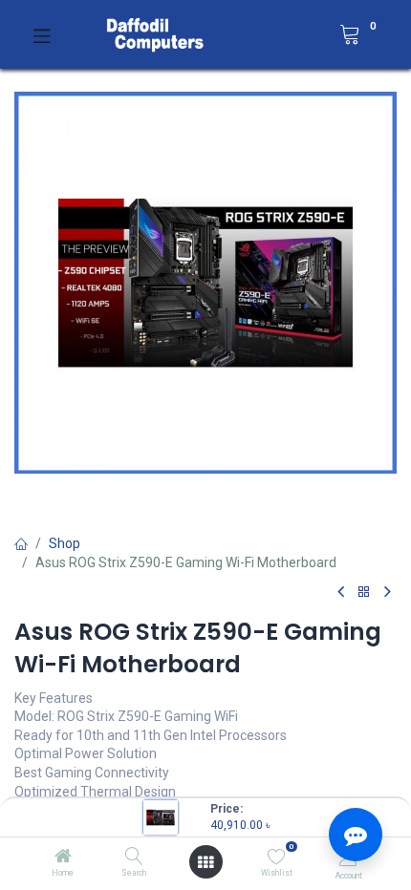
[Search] (134, 857)
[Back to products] (364, 593)
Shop (64, 543)
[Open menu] (205, 862)
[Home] (63, 857)
